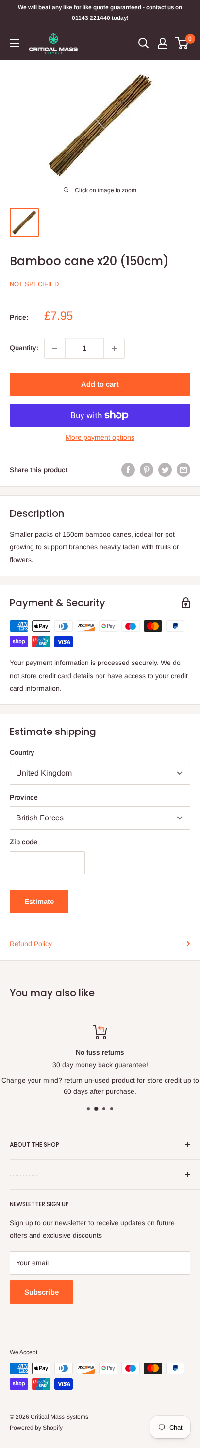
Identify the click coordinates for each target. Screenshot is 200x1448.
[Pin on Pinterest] (146, 470)
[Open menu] (14, 43)
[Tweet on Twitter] (165, 470)
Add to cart (100, 384)
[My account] (162, 43)
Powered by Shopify (36, 1427)
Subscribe (41, 1292)
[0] (182, 43)
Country (22, 752)
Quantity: (24, 348)
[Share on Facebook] (128, 470)
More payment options (100, 437)
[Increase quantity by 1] (114, 348)
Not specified (34, 284)
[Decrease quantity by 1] (55, 348)
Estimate (39, 901)
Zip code (23, 842)
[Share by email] (183, 470)
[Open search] (143, 43)
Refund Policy (31, 944)
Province (24, 797)
